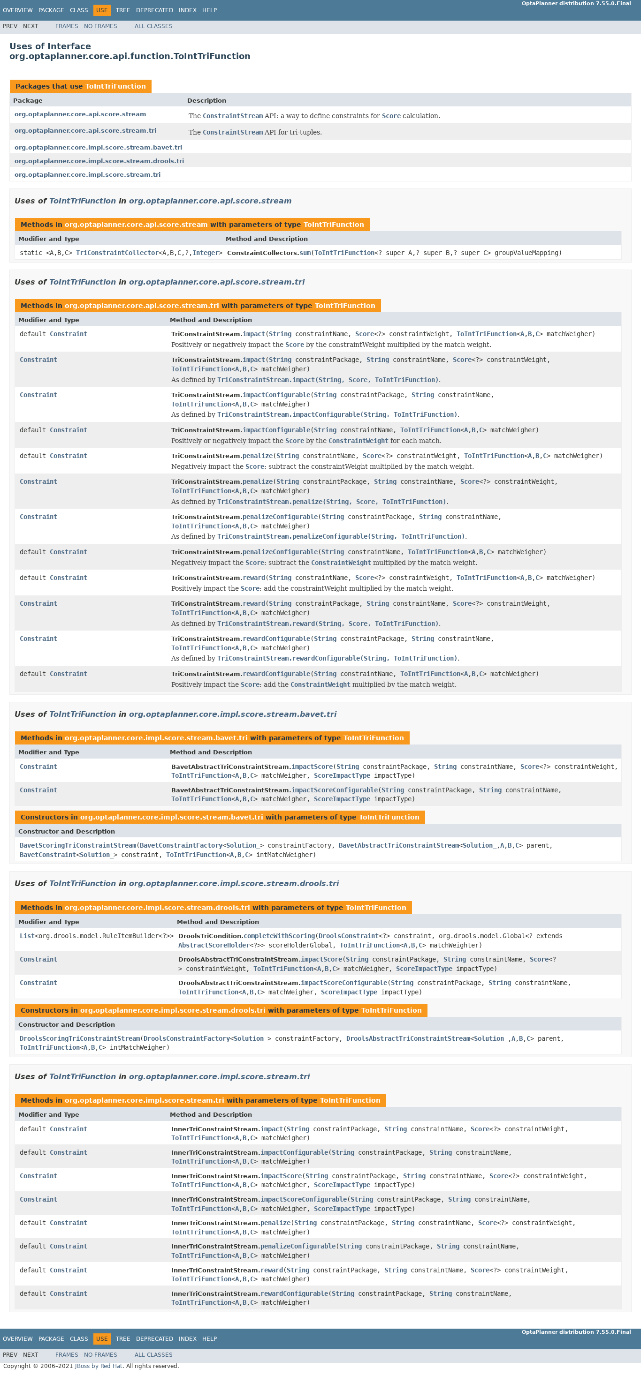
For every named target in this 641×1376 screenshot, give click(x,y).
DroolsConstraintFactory (187, 1038)
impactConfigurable (276, 395)
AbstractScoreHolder (214, 945)
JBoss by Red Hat (98, 1366)
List (27, 936)
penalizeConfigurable (280, 516)
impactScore (312, 766)
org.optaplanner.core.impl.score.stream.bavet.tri (98, 147)
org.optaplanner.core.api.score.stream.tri (85, 130)
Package (51, 10)
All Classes (154, 26)
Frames (66, 26)
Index (188, 10)
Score (364, 334)
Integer (205, 252)
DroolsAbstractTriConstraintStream (408, 1038)
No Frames (100, 26)
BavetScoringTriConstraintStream (78, 845)
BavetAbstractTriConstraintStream (399, 845)
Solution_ (243, 845)
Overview (18, 10)
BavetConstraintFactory (181, 845)
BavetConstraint (48, 854)
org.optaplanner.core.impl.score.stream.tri (87, 174)
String (280, 334)
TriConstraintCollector (117, 252)
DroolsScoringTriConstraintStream (80, 1038)
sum (305, 252)
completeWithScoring (279, 936)
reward (254, 577)
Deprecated (154, 10)
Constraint (68, 334)
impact (254, 334)
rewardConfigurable (276, 638)
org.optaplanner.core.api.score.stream (80, 114)
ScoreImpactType (342, 775)
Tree (123, 10)
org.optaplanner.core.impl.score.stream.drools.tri (99, 161)
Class (79, 10)
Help (209, 10)
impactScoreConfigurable (334, 790)
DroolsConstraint (349, 936)
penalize (258, 455)
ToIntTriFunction (115, 86)
